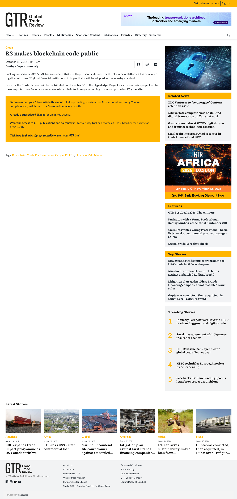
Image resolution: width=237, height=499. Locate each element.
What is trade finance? (74, 478)
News (9, 35)
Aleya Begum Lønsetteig (23, 66)
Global (10, 47)
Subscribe (155, 35)
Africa (47, 436)
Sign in (226, 3)
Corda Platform (36, 155)
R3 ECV (69, 155)
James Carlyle (55, 155)
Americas (11, 436)
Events (35, 35)
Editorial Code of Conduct (133, 482)
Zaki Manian (95, 155)
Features (23, 35)
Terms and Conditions (131, 465)
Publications (110, 35)
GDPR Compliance (130, 474)
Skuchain (81, 155)
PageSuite (23, 495)
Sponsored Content (88, 35)
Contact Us (68, 469)
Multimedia (64, 35)
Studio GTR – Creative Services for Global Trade (87, 486)
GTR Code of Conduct (131, 478)
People (48, 35)
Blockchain (19, 155)
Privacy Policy (127, 469)
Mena (199, 436)
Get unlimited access (206, 3)
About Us (68, 465)
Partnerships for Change (75, 482)
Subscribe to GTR (71, 474)
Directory (141, 35)
